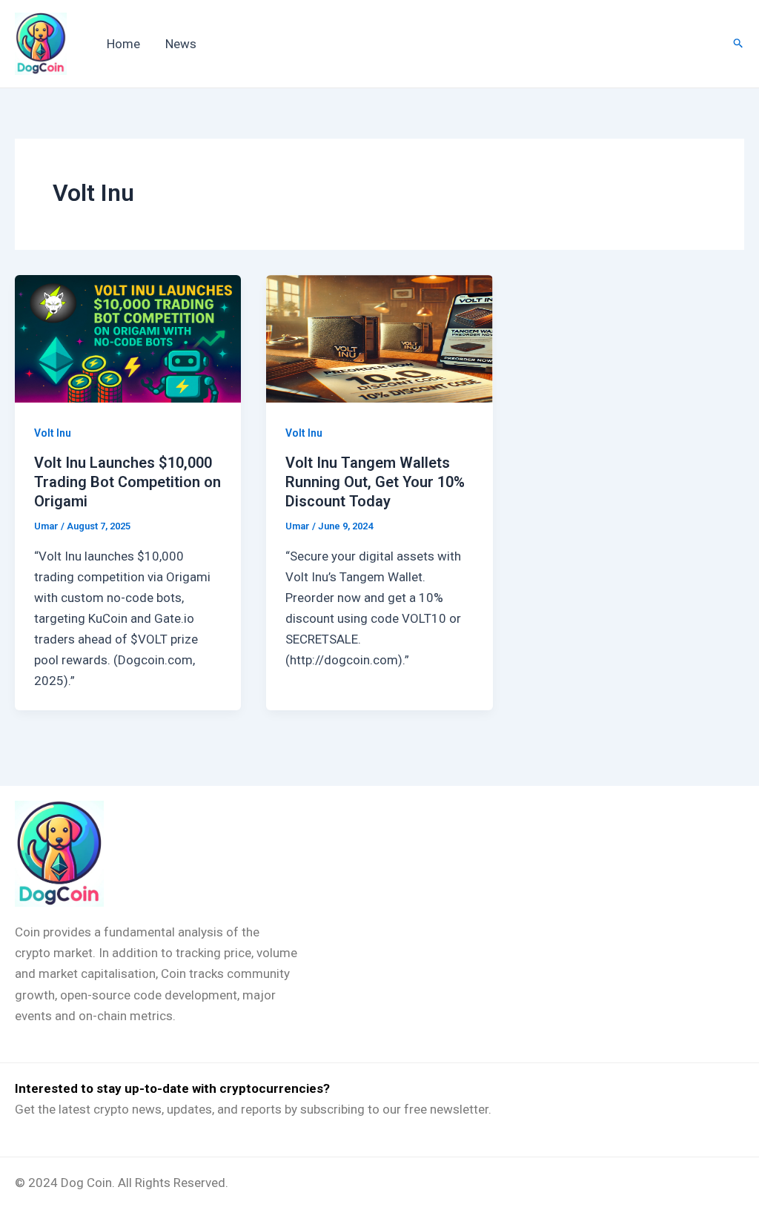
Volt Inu (52, 433)
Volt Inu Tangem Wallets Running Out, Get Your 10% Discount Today (375, 482)
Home (123, 43)
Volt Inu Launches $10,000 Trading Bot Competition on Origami (127, 482)
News (180, 43)
